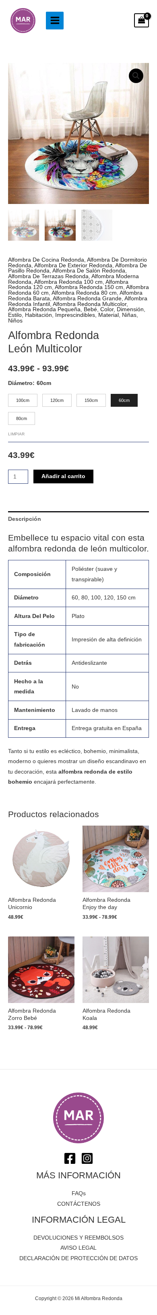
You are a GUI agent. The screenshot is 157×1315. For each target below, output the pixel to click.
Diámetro (20, 383)
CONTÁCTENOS (78, 1204)
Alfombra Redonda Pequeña (44, 309)
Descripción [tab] (24, 519)
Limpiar (16, 434)
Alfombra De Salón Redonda (88, 271)
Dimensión (130, 309)
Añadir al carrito (63, 476)
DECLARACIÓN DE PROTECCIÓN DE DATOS (78, 1258)
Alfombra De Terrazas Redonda (48, 276)
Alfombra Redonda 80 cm (84, 293)
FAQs (79, 1193)
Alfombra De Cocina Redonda (46, 260)
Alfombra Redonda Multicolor (89, 304)
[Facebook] (70, 1158)
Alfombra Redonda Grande (87, 298)
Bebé (90, 309)
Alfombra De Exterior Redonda (73, 265)
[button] (136, 76)
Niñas (129, 315)
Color (107, 309)
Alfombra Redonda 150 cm (89, 287)
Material (108, 315)
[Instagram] (87, 1158)
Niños (15, 321)
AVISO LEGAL (78, 1248)
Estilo (15, 315)
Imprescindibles (75, 315)
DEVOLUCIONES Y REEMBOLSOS (78, 1238)
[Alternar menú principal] (55, 20)
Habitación (38, 315)
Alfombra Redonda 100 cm (68, 282)
